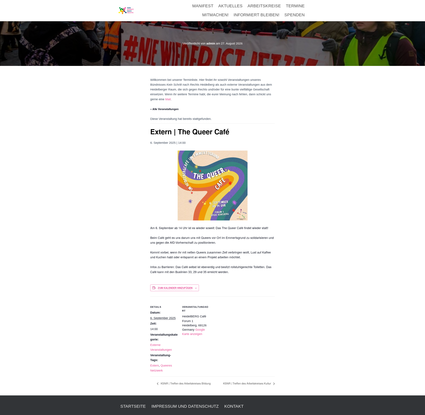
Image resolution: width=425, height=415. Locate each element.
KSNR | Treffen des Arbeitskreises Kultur (247, 383)
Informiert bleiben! (256, 14)
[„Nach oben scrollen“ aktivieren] (418, 408)
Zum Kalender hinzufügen (175, 288)
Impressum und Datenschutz (185, 406)
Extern (154, 365)
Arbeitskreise (264, 5)
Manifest (202, 5)
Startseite (133, 406)
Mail (168, 99)
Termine (295, 5)
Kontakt (234, 406)
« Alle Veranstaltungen (164, 109)
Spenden (294, 14)
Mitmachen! (215, 14)
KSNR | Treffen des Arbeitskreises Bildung (185, 383)
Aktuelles (230, 5)
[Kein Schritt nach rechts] (126, 10)
